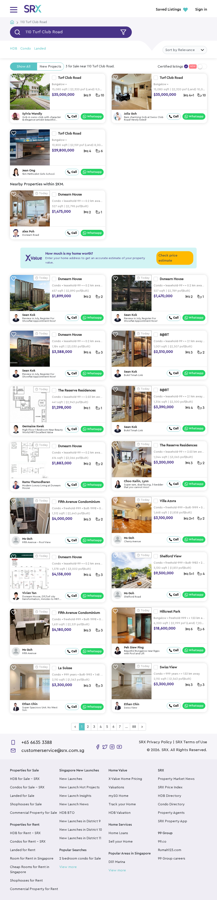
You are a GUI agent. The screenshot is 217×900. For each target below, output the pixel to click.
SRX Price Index (170, 787)
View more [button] (68, 867)
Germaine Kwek (33, 426)
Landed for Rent (22, 850)
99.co (162, 841)
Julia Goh (130, 113)
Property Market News (176, 779)
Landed (40, 48)
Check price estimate (168, 258)
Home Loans (118, 833)
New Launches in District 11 (80, 838)
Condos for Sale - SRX (27, 787)
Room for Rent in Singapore (31, 858)
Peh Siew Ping (134, 647)
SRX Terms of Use (191, 742)
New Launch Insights (75, 795)
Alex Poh (28, 231)
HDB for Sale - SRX (25, 779)
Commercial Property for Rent (34, 889)
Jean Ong (28, 170)
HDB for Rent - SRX (25, 833)
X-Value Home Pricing (125, 779)
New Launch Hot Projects (79, 787)
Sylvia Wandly (32, 113)
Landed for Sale (22, 795)
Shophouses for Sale (26, 804)
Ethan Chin (131, 704)
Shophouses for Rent (26, 880)
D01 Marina (116, 862)
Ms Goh (129, 538)
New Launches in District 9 (80, 821)
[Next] (142, 727)
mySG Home (118, 795)
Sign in (201, 9)
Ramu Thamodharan (36, 482)
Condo (25, 48)
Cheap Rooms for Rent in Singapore (29, 869)
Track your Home (122, 804)
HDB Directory (169, 795)
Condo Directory (171, 804)
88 (134, 726)
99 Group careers (171, 858)
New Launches (70, 779)
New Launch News (74, 804)
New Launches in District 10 (80, 829)
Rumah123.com (169, 850)
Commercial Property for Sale (33, 812)
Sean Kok (28, 314)
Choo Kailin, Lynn (136, 481)
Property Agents (171, 812)
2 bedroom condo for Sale (80, 858)
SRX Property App (172, 821)
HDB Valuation (119, 812)
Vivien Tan (29, 593)
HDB (13, 48)
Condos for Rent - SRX (28, 841)
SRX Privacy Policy (155, 742)
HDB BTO (67, 812)
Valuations (116, 787)
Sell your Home (120, 841)
